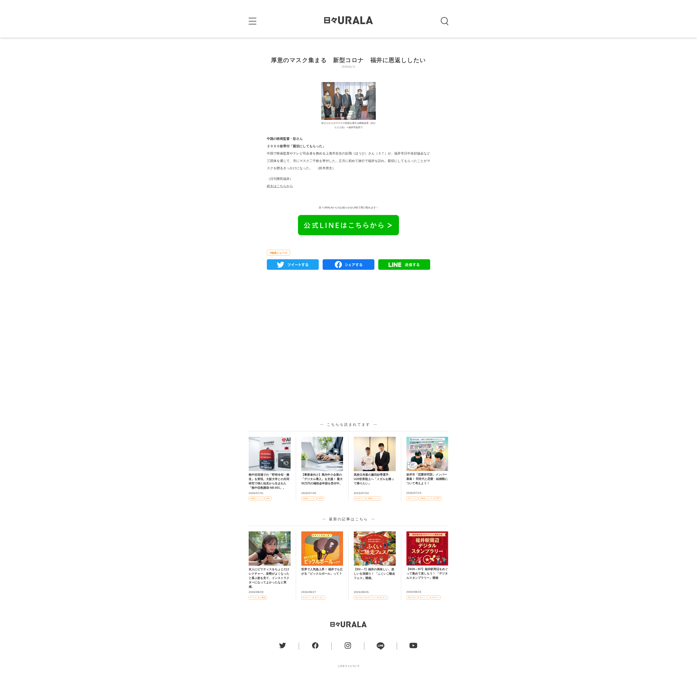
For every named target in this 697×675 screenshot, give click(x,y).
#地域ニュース (278, 252)
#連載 (263, 598)
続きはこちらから (280, 186)
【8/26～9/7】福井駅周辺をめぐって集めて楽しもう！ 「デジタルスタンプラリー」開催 (427, 573)
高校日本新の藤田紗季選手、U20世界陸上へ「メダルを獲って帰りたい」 (374, 479)
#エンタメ (319, 598)
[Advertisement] (348, 314)
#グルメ (383, 598)
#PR (268, 498)
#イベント (412, 498)
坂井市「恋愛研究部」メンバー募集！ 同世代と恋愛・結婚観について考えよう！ (427, 479)
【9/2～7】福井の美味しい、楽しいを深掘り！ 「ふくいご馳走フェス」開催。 (374, 574)
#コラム (253, 598)
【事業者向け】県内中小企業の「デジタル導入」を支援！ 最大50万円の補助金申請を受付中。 (322, 479)
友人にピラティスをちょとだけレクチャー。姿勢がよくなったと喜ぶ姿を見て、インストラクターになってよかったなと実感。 (269, 578)
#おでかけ (359, 598)
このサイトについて (348, 666)
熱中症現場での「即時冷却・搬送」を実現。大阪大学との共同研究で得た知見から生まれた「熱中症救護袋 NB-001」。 (269, 481)
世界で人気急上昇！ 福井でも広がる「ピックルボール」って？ (322, 571)
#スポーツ (359, 498)
